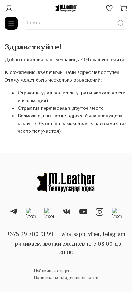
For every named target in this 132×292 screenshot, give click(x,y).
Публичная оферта (53, 271)
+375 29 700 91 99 (30, 234)
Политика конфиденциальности (66, 277)
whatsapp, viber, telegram (93, 234)
